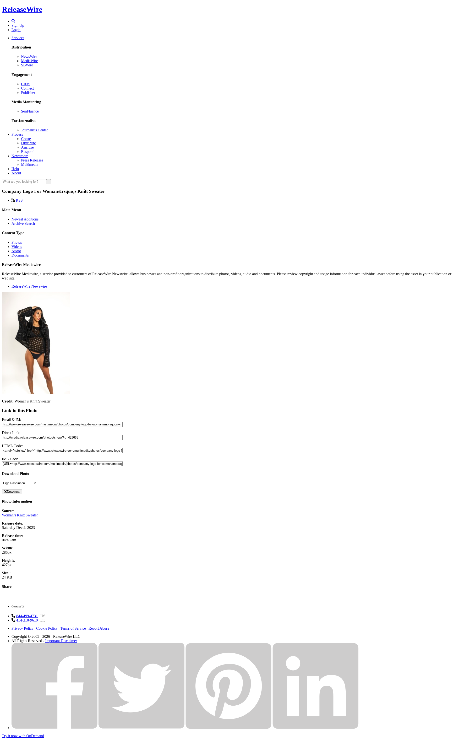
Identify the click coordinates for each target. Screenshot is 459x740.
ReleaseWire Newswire (29, 286)
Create (26, 139)
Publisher (28, 93)
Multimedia (29, 164)
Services (17, 38)
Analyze (27, 147)
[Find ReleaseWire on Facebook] (54, 728)
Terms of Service (73, 628)
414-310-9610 (27, 620)
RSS (19, 200)
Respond (27, 152)
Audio (16, 251)
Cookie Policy (47, 628)
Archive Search (23, 223)
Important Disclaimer (61, 641)
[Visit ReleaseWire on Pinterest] (229, 728)
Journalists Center (34, 130)
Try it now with (23, 736)
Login (16, 30)
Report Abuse (98, 628)
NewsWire (29, 56)
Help (15, 169)
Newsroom (19, 156)
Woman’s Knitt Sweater (20, 515)
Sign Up (17, 25)
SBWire (27, 65)
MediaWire (29, 61)
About (16, 173)
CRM (25, 84)
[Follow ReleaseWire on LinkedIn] (316, 728)
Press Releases (32, 160)
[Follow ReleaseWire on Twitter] (141, 728)
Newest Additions (24, 219)
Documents (20, 255)
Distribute (28, 143)
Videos (16, 247)
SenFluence (30, 111)
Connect (27, 88)
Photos (16, 242)
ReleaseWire (22, 9)
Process (17, 134)
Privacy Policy (22, 628)
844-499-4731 (27, 616)
